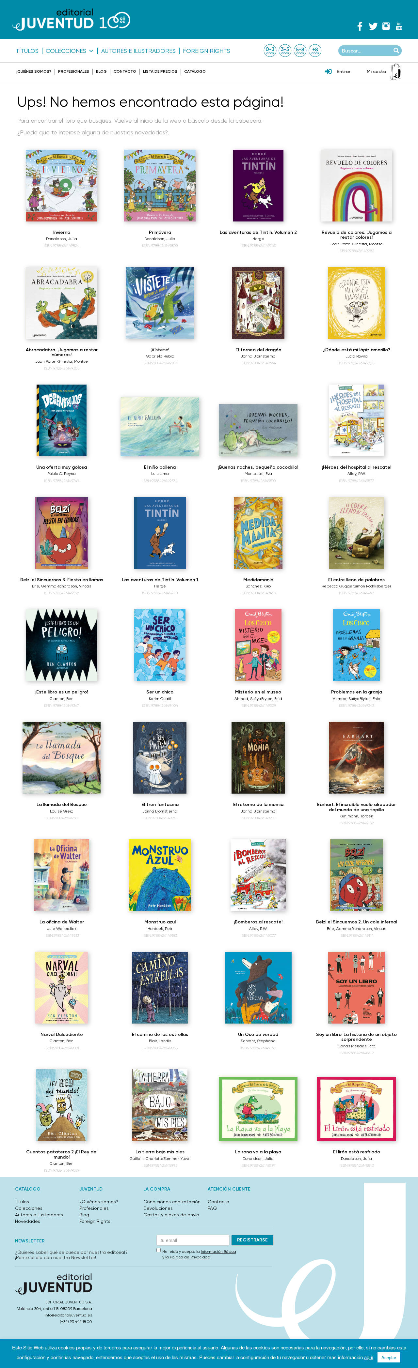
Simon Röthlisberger (372, 586)
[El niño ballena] (160, 426)
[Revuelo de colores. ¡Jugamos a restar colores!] (356, 185)
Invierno (61, 232)
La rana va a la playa (258, 1152)
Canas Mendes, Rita (357, 1046)
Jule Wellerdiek (61, 928)
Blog (101, 71)
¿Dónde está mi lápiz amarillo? (356, 350)
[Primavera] (160, 185)
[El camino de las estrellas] (159, 987)
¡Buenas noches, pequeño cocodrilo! (258, 467)
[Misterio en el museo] (258, 645)
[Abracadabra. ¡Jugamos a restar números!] (61, 303)
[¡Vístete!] (159, 303)
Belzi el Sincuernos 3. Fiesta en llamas (61, 580)
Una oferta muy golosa (61, 467)
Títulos (27, 51)
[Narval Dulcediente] (62, 987)
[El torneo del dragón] (258, 303)
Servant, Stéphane (258, 1041)
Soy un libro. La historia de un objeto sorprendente (356, 1037)
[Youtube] (399, 26)
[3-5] (285, 50)
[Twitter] (372, 26)
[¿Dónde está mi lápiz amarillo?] (356, 303)
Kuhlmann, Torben (356, 816)
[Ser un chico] (160, 645)
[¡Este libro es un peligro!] (61, 645)
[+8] (315, 50)
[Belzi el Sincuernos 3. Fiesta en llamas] (61, 533)
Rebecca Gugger (338, 586)
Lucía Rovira (357, 356)
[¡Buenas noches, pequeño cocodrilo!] (258, 430)
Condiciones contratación (172, 1201)
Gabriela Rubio (160, 356)
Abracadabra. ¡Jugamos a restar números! (62, 352)
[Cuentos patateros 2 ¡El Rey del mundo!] (61, 1105)
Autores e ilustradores (138, 51)
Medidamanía (258, 580)
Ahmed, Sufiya (247, 698)
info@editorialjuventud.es (68, 1315)
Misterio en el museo (258, 692)
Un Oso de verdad (258, 1034)
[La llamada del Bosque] (61, 757)
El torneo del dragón (258, 350)
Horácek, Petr (160, 928)
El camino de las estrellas (160, 1034)
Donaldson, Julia (61, 238)
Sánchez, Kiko (258, 586)
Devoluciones (158, 1208)
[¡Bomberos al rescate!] (258, 875)
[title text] (71, 19)
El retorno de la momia (258, 804)
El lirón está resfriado (356, 1152)
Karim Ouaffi (160, 698)
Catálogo (195, 71)
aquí (368, 1357)
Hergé (258, 238)
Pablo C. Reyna (61, 473)
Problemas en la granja (356, 692)
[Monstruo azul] (159, 875)
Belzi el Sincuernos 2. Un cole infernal (356, 922)
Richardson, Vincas (73, 586)
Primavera (160, 232)
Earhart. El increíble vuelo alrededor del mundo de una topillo (356, 807)
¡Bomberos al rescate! (258, 922)
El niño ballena (160, 467)
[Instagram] (386, 26)
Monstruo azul (160, 922)
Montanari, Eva (258, 473)
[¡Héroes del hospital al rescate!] (356, 420)
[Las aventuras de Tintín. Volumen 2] (258, 185)
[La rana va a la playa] (258, 1109)
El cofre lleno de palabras (356, 580)
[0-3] (270, 50)
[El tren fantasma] (160, 757)
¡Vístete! (160, 350)
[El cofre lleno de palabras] (356, 533)
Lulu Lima (160, 473)
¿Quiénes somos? (33, 71)
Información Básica (218, 1251)
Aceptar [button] (388, 1357)
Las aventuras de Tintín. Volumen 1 (160, 580)
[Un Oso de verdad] (258, 987)
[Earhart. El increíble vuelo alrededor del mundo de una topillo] (356, 757)
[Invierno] (61, 185)
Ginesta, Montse (367, 244)
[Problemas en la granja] (356, 645)
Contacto (125, 71)
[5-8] (300, 50)
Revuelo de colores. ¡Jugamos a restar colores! (357, 235)
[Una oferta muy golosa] (61, 420)
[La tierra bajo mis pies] (160, 1105)
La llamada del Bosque (62, 804)
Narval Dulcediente (61, 1034)
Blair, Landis (160, 1041)
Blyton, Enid (271, 698)
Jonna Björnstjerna (258, 356)
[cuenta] (328, 72)
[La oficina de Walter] (61, 875)
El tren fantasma (160, 804)
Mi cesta (376, 71)
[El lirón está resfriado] (356, 1109)
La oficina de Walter (62, 922)
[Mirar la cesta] (395, 72)
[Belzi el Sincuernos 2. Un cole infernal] (356, 875)
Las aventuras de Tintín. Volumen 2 (258, 232)
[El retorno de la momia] (258, 757)
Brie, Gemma (44, 586)
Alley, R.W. (356, 473)
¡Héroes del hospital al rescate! (356, 467)
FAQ (212, 1208)
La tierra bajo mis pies (160, 1152)
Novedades (27, 1221)
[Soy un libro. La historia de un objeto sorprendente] (356, 987)
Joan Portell (341, 244)
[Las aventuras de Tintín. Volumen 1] (159, 533)
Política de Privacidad (190, 1257)
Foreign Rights (206, 51)
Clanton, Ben (61, 698)
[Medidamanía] (258, 533)
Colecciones (66, 51)
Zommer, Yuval (176, 1158)
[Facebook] (359, 26)
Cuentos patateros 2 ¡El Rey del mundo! (61, 1154)
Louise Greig (61, 811)
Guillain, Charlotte (146, 1158)
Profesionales (73, 71)
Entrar (343, 71)
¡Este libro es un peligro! (61, 692)
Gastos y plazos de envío (171, 1214)
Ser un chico (159, 692)
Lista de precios (160, 71)
